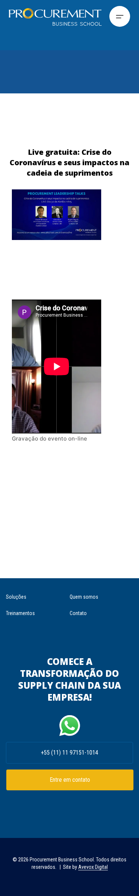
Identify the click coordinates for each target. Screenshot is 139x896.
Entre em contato (70, 779)
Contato (78, 613)
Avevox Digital (93, 867)
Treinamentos (20, 613)
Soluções (16, 597)
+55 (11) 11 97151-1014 (69, 752)
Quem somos (84, 597)
